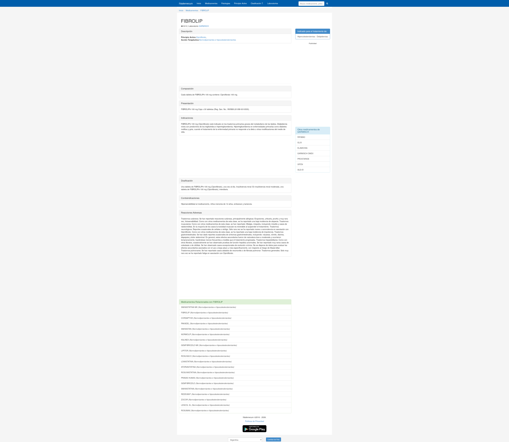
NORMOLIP (205, 334)
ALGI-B (300, 169)
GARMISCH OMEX (305, 153)
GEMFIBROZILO (207, 383)
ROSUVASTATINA (208, 372)
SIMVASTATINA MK (208, 307)
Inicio (199, 3)
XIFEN (300, 164)
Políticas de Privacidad (254, 421)
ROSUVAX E (205, 356)
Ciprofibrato (201, 37)
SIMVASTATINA (207, 388)
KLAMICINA (302, 148)
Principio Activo (240, 3)
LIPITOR (204, 350)
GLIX (299, 142)
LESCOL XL (205, 405)
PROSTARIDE (303, 158)
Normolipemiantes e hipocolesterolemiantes (217, 39)
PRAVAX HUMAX (207, 377)
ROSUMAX (205, 410)
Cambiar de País (273, 439)
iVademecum (186, 3)
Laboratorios (272, 3)
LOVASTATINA (206, 361)
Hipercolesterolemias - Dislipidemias (312, 36)
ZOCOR (203, 399)
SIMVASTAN (205, 329)
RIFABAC (301, 137)
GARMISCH (204, 26)
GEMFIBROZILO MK (209, 345)
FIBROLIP (204, 10)
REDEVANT (205, 394)
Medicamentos (211, 3)
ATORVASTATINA (207, 367)
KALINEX (204, 339)
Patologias (225, 3)
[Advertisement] (235, 64)
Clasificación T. (257, 3)
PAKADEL (204, 323)
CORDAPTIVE (206, 318)
